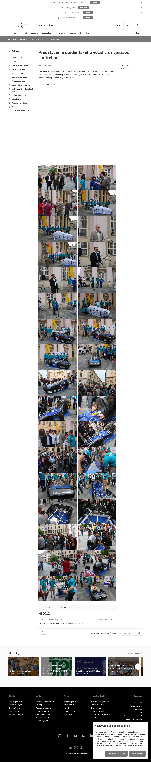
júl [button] (65, 607)
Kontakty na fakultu (16, 714)
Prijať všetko (137, 754)
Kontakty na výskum (71, 714)
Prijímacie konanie (42, 711)
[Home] (9, 39)
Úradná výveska (18, 81)
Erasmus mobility (97, 708)
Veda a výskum (60, 33)
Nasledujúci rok (105, 619)
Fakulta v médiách (19, 103)
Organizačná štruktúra (21, 85)
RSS (141, 713)
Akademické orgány (20, 65)
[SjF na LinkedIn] (91, 735)
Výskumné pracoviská (71, 702)
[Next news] (138, 666)
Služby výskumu (69, 705)
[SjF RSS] (83, 735)
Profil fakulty (17, 58)
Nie (139, 633)
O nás (14, 62)
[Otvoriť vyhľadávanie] (138, 25)
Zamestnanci (75, 33)
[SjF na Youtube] (75, 735)
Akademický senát (19, 77)
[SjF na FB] (67, 735)
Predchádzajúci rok (51, 619)
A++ (140, 702)
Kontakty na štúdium (43, 717)
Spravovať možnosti (116, 754)
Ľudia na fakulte (14, 708)
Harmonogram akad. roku (45, 702)
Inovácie (67, 708)
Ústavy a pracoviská (44, 25)
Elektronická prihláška (44, 714)
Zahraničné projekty (98, 711)
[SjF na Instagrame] (59, 735)
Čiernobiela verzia (136, 706)
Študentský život (42, 721)
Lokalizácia (16, 99)
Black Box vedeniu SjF (20, 111)
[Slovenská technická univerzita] (75, 747)
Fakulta (13, 33)
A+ (135, 702)
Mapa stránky (137, 710)
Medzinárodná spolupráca (100, 702)
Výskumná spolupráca (71, 711)
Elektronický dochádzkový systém (22, 90)
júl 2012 (123, 68)
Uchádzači (23, 33)
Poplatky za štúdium (43, 708)
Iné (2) (87, 33)
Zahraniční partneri (97, 705)
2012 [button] (50, 607)
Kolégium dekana (19, 73)
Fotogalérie (23, 39)
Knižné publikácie (19, 95)
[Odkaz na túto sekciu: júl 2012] (51, 613)
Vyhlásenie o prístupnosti (133, 716)
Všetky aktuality (133, 653)
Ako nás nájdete (18, 107)
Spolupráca (46, 33)
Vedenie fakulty (18, 69)
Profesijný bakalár (42, 705)
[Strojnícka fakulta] (19, 25)
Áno (128, 633)
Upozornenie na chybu (134, 719)
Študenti (34, 33)
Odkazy (137, 33)
